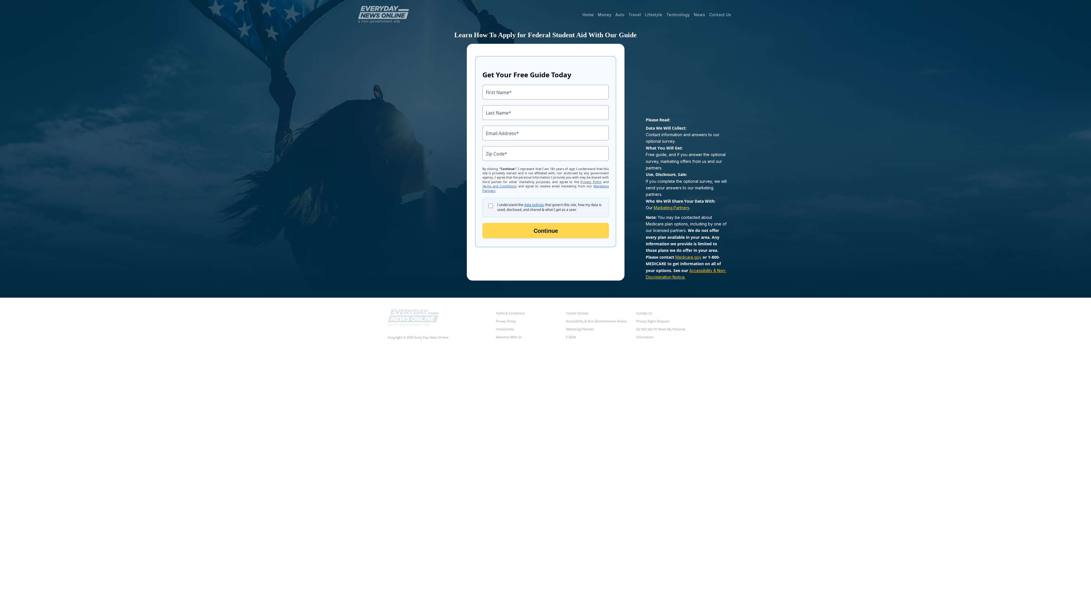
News (699, 14)
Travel (634, 14)
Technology (678, 14)
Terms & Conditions (510, 313)
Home (588, 14)
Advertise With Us (509, 337)
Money (604, 14)
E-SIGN (571, 337)
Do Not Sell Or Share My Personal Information (660, 333)
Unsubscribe (505, 329)
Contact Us (720, 14)
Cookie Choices (577, 313)
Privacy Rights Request (652, 321)
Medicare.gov (688, 257)
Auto (619, 14)
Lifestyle (653, 14)
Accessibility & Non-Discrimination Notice (596, 321)
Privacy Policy (506, 321)
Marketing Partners (671, 207)
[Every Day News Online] (413, 318)
